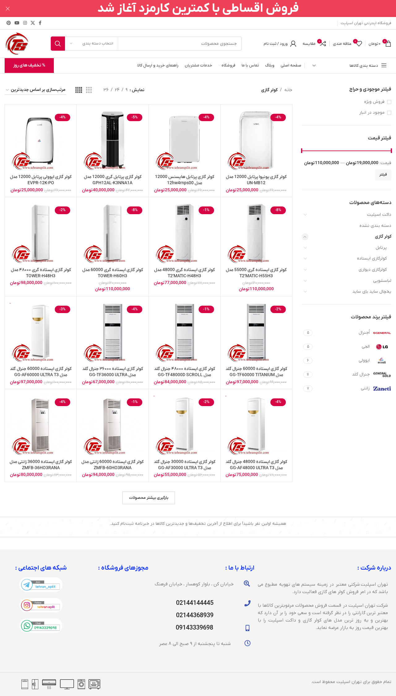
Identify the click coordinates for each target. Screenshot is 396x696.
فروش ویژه (374, 102)
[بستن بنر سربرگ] (7, 8)
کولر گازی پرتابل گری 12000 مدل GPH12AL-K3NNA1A (112, 180)
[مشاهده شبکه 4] (78, 90)
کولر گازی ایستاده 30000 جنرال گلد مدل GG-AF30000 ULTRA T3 (184, 465)
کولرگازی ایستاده (372, 258)
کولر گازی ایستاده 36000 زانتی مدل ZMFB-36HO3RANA (41, 465)
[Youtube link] (17, 23)
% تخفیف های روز (29, 65)
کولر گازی (383, 237)
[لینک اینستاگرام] (25, 23)
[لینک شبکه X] (33, 23)
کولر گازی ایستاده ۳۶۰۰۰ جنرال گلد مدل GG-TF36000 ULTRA (112, 372)
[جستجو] (58, 43)
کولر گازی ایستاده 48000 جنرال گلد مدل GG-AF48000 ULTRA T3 (256, 465)
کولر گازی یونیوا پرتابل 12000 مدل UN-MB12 (256, 180)
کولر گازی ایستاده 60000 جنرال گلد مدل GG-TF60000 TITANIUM (256, 372)
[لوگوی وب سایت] (17, 43)
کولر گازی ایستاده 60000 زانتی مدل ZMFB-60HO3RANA (112, 465)
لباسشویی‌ (382, 281)
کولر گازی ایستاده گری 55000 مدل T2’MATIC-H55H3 (256, 273)
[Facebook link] (40, 23)
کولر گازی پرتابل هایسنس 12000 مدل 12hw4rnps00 (184, 180)
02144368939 (194, 616)
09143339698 (194, 628)
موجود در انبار (372, 113)
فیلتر (383, 174)
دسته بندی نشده (375, 226)
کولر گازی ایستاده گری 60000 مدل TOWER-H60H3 (112, 273)
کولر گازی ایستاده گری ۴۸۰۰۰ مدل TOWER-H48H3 (41, 273)
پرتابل (381, 248)
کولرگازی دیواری (373, 270)
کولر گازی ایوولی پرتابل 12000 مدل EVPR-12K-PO (40, 180)
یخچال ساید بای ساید (371, 292)
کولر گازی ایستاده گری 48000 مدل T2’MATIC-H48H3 (184, 273)
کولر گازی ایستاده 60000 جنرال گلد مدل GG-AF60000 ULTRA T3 (40, 372)
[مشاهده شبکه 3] (89, 90)
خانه (288, 90)
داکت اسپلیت (379, 215)
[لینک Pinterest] (9, 23)
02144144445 (194, 603)
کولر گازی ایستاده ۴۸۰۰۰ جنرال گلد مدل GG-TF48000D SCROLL (184, 372)
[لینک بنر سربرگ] (207, 8)
